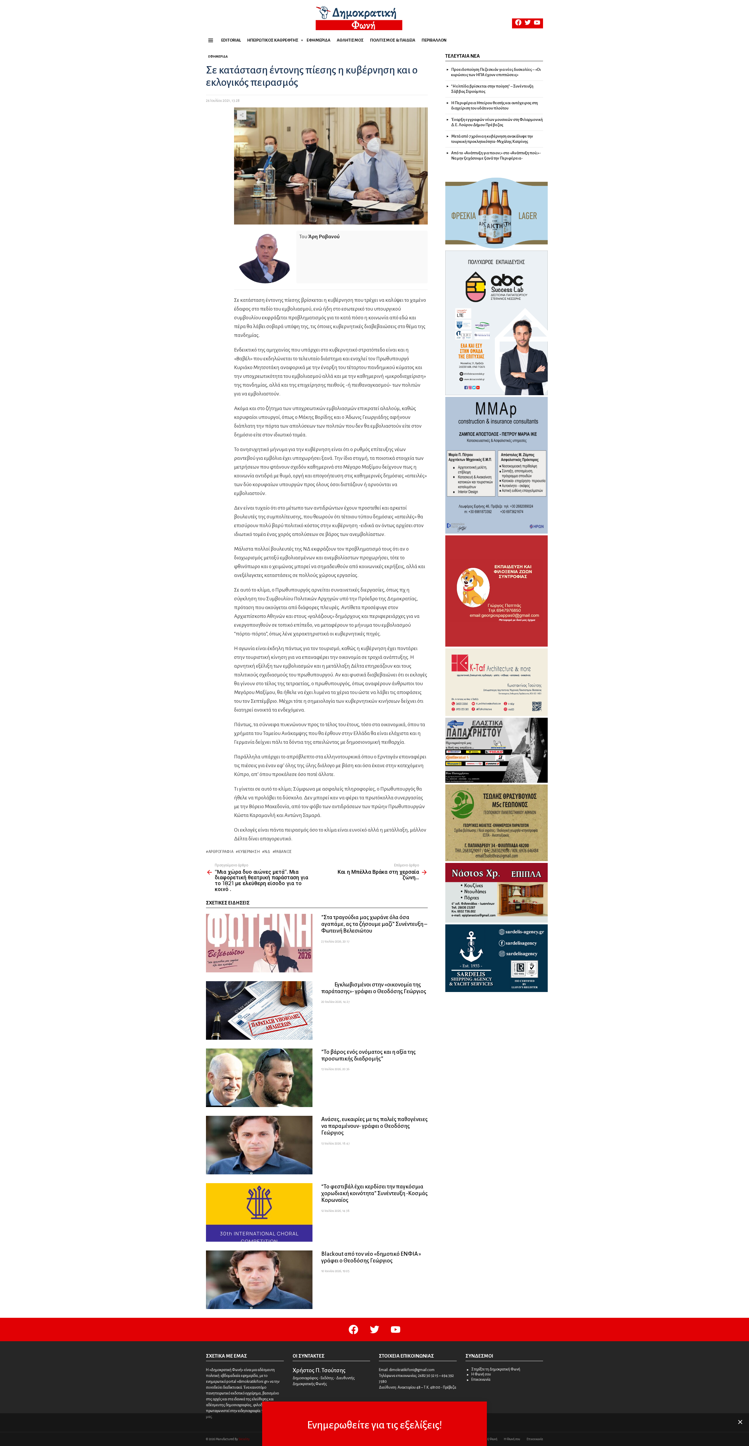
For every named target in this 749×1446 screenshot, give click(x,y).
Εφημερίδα (318, 40)
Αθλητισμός (350, 40)
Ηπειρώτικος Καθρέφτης (272, 40)
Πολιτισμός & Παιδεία (392, 40)
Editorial (231, 40)
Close (740, 1422)
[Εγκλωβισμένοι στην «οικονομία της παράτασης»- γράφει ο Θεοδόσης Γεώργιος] (259, 1010)
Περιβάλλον (434, 40)
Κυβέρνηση (249, 852)
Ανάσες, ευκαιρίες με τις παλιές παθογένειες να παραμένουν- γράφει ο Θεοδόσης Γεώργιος (374, 1126)
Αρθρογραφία (220, 852)
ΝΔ (267, 852)
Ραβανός (283, 852)
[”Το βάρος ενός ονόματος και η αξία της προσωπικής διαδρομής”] (259, 1077)
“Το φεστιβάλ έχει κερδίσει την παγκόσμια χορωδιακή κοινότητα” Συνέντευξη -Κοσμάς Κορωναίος (374, 1193)
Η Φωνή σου (481, 1374)
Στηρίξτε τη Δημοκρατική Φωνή (495, 1369)
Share (241, 115)
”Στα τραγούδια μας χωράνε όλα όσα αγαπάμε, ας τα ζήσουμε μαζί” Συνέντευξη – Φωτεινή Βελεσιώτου (374, 924)
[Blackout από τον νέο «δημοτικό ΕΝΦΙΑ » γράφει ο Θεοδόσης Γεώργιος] (259, 1279)
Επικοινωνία (480, 1380)
